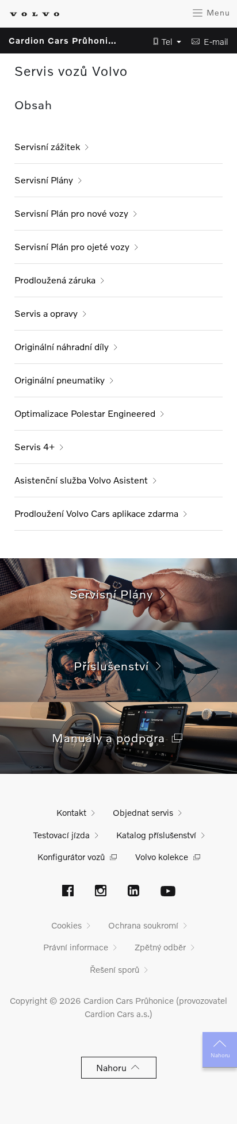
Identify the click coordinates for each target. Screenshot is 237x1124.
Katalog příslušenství (156, 835)
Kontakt (71, 812)
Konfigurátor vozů (71, 856)
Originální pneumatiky (59, 379)
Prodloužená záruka (54, 279)
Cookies (66, 925)
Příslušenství (115, 665)
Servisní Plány (43, 179)
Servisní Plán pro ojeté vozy (71, 246)
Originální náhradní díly (61, 346)
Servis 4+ (34, 446)
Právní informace (75, 947)
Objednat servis (143, 812)
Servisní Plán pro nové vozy (71, 213)
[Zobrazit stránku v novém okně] (68, 892)
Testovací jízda (61, 835)
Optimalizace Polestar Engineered (84, 413)
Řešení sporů (114, 969)
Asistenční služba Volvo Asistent (81, 479)
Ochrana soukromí (143, 925)
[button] (164, 41)
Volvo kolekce (161, 856)
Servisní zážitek (47, 146)
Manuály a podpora (112, 737)
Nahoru (220, 1055)
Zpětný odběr (160, 947)
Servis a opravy (46, 313)
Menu (217, 12)
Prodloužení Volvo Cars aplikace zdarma (96, 513)
